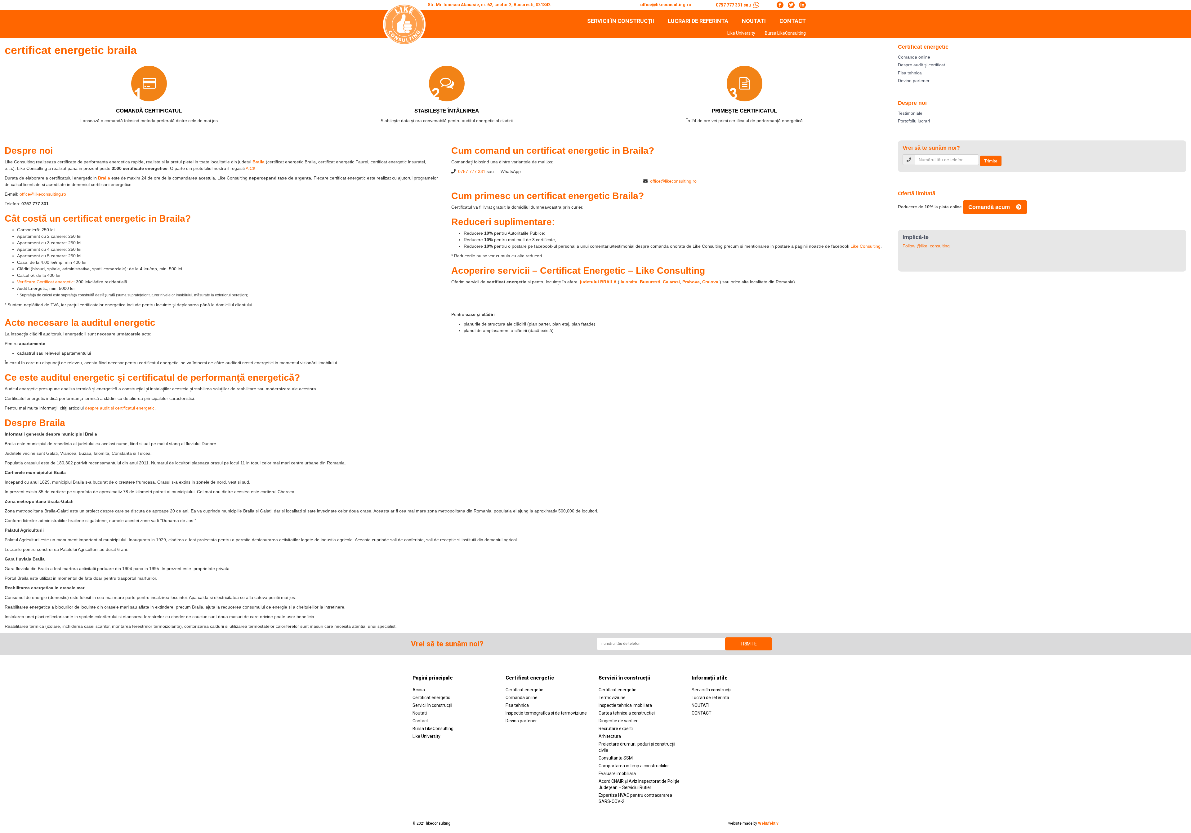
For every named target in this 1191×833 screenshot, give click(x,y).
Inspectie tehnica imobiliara (625, 705)
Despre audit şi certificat (921, 64)
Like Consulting (865, 246)
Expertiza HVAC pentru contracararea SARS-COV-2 (635, 798)
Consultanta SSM (616, 757)
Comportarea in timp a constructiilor (634, 765)
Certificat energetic (431, 697)
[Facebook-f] (780, 5)
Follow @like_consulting (926, 245)
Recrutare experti (616, 728)
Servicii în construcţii (620, 21)
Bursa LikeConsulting (785, 33)
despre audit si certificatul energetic (119, 407)
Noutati (420, 713)
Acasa (419, 689)
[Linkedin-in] (802, 5)
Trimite (990, 160)
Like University (741, 33)
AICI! (250, 168)
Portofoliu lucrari (914, 120)
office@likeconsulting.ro (43, 194)
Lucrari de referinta (698, 21)
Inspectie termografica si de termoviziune (546, 713)
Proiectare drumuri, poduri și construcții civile (637, 747)
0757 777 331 (471, 171)
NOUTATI (754, 21)
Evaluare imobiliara (617, 773)
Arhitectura (610, 736)
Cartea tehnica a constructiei (627, 713)
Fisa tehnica (910, 72)
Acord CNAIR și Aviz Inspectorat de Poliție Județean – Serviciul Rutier (639, 784)
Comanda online (914, 57)
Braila (104, 177)
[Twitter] (791, 5)
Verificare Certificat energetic (45, 281)
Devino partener (914, 80)
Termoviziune (612, 697)
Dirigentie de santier (618, 720)
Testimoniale (910, 113)
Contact (420, 720)
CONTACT (792, 21)
